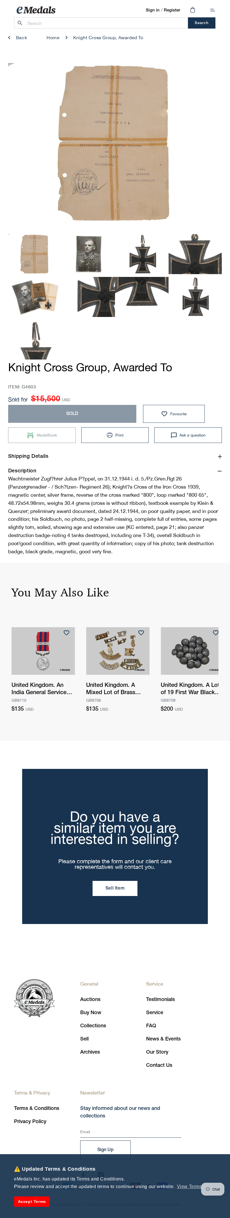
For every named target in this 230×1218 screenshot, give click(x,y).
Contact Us (159, 1065)
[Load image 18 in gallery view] (35, 339)
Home (53, 37)
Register (172, 10)
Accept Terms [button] (32, 1201)
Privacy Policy (30, 1121)
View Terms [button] (189, 1186)
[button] (212, 10)
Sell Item (115, 888)
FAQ (151, 1026)
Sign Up (105, 1150)
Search (201, 23)
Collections (93, 1026)
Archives (90, 1052)
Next (208, 145)
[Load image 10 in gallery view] (35, 254)
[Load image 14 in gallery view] (35, 297)
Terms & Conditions (36, 1108)
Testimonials (160, 999)
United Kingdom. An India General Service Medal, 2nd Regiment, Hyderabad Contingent (41, 689)
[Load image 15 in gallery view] (88, 297)
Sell (84, 1039)
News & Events (163, 1039)
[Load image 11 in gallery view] (88, 254)
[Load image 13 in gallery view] (195, 254)
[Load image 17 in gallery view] (195, 297)
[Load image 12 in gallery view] (142, 254)
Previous (22, 145)
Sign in (153, 10)
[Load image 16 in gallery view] (142, 297)
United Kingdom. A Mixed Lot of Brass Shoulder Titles (110, 689)
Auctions (90, 999)
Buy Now (90, 1013)
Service (154, 1013)
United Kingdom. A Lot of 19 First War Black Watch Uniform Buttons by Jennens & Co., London (191, 689)
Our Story (157, 1052)
